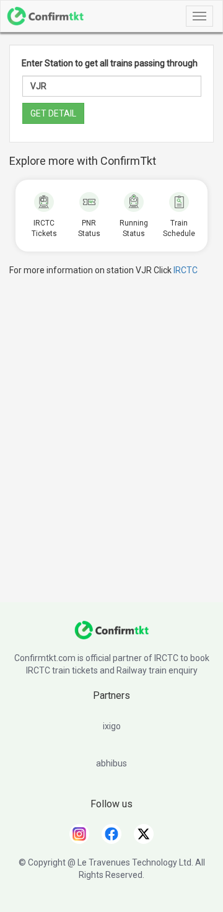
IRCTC (185, 270)
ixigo (112, 726)
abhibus (111, 763)
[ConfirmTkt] (111, 636)
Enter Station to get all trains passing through (110, 63)
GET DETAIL (53, 113)
